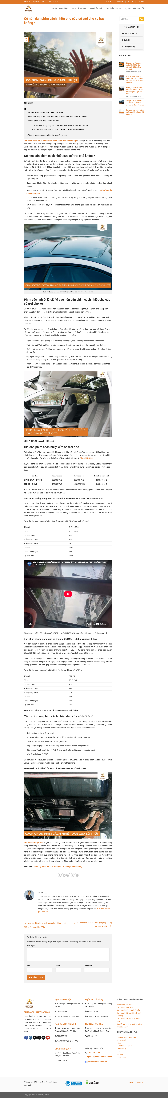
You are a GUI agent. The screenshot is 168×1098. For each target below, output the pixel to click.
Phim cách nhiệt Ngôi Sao (85, 855)
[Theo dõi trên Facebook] (26, 1038)
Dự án (127, 8)
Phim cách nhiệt (79, 8)
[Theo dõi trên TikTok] (35, 1038)
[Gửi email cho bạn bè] (68, 875)
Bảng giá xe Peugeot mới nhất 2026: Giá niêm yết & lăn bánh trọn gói (133, 66)
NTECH (108, 2)
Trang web (88, 966)
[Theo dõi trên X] (39, 1038)
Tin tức (119, 1051)
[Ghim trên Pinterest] (73, 875)
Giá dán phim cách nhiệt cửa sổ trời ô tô (43, 121)
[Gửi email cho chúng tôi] (43, 1038)
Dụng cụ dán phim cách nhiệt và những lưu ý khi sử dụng (135, 112)
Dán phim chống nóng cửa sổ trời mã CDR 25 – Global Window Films (60, 129)
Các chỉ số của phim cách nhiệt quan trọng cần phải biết (61, 768)
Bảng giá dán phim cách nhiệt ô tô (50, 710)
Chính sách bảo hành (124, 1005)
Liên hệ (136, 8)
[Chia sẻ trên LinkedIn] (77, 875)
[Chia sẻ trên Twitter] (64, 875)
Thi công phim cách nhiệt (126, 1037)
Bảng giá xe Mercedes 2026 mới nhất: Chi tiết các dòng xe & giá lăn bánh (134, 91)
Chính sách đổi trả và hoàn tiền (128, 1010)
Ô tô (119, 1043)
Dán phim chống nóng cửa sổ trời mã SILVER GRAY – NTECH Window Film (62, 126)
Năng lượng (121, 1049)
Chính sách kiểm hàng (125, 1007)
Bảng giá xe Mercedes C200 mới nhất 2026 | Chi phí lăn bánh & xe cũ (135, 103)
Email (58, 966)
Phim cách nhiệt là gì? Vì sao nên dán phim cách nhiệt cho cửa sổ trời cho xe (57, 117)
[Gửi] (141, 19)
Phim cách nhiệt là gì (44, 441)
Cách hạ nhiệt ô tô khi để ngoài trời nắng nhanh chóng (58, 866)
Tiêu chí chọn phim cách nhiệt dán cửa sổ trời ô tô (47, 135)
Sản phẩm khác (96, 8)
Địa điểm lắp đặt (114, 8)
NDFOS (130, 2)
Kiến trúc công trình (124, 1046)
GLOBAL (141, 2)
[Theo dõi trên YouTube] (48, 1038)
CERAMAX (119, 2)
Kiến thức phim (122, 1040)
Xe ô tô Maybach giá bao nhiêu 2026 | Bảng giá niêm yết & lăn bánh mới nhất (134, 79)
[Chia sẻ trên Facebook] (60, 875)
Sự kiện (120, 1054)
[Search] (143, 8)
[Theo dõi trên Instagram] (31, 1038)
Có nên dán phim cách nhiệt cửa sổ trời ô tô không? (48, 112)
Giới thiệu (63, 8)
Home (54, 8)
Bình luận (31, 946)
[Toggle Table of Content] (26, 109)
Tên (28, 966)
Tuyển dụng (121, 1057)
